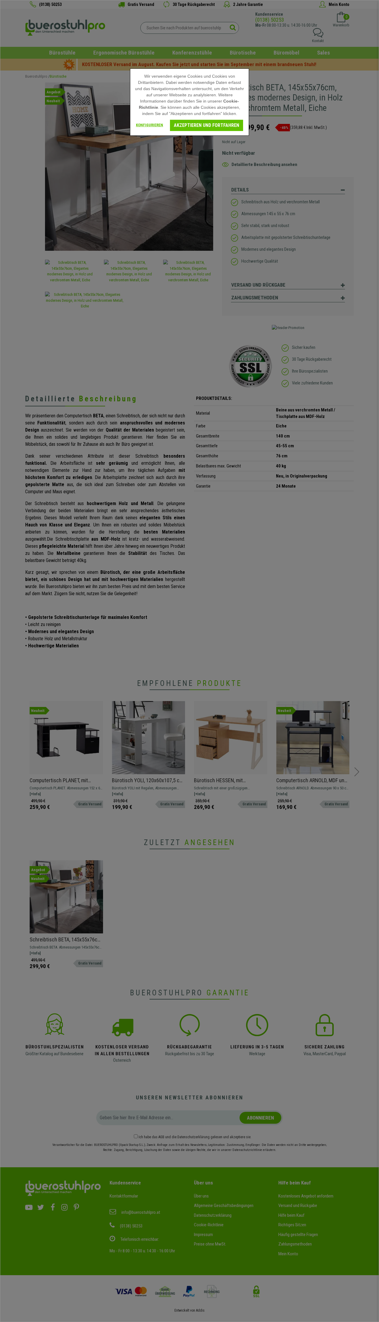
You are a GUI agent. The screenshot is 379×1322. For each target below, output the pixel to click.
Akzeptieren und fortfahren (206, 125)
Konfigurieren (149, 125)
